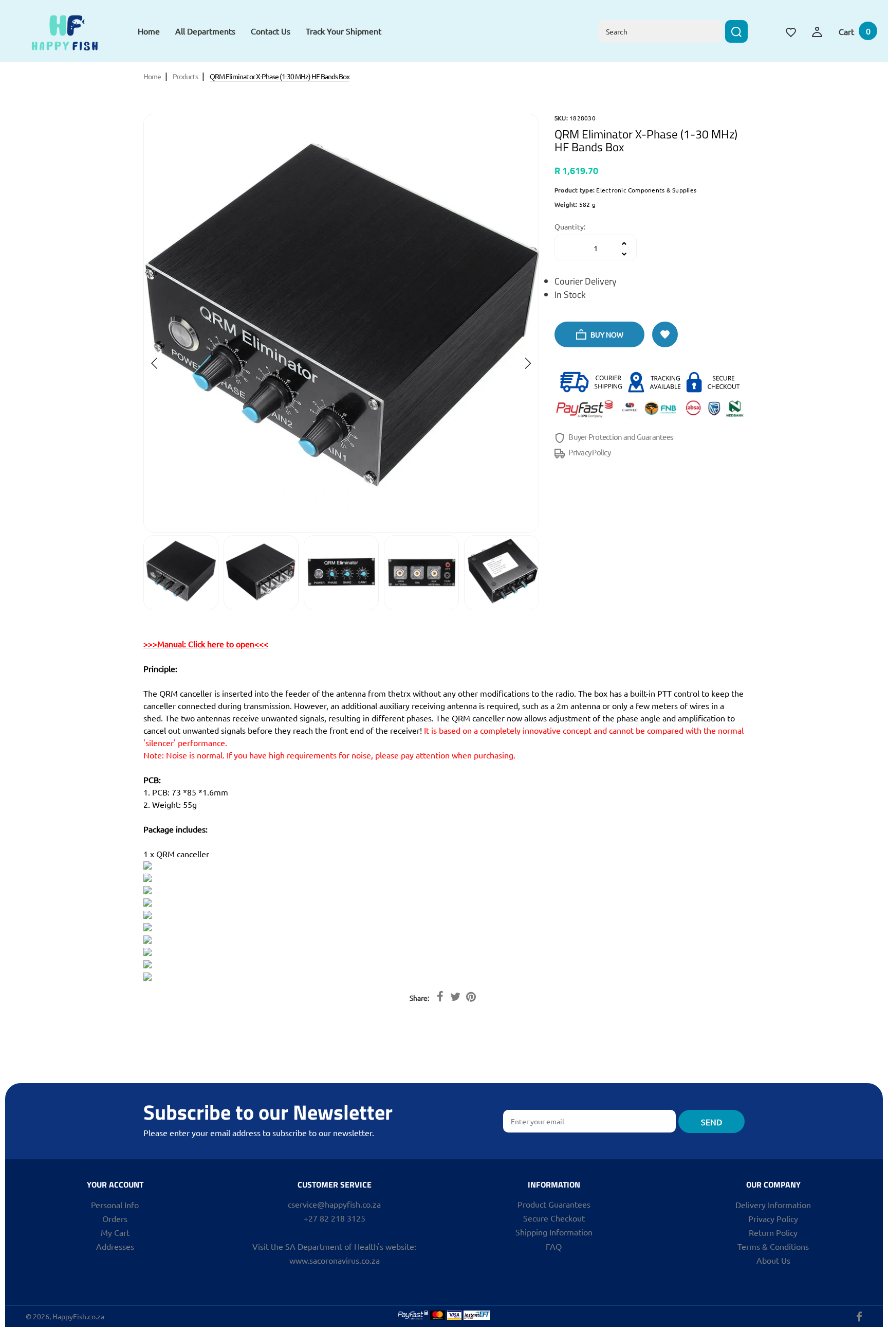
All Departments (205, 31)
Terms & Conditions (773, 1246)
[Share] (440, 996)
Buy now (606, 334)
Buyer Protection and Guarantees (620, 436)
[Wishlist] (791, 31)
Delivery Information (773, 1204)
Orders (114, 1218)
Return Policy (773, 1232)
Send (711, 1122)
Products (185, 76)
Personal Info (115, 1204)
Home (149, 31)
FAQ (554, 1246)
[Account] (817, 30)
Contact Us (270, 31)
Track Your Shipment (343, 31)
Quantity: (569, 226)
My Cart (115, 1232)
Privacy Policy (588, 452)
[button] (154, 363)
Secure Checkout (554, 1218)
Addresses (115, 1246)
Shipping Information (554, 1232)
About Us (773, 1260)
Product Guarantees (553, 1204)
